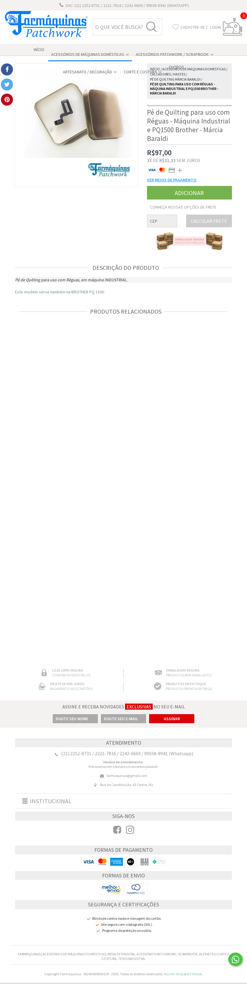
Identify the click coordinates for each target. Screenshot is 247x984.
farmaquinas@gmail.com (127, 775)
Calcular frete (209, 221)
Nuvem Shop (173, 974)
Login (215, 27)
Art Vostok (194, 974)
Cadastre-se (192, 27)
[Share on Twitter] (7, 84)
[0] (232, 34)
